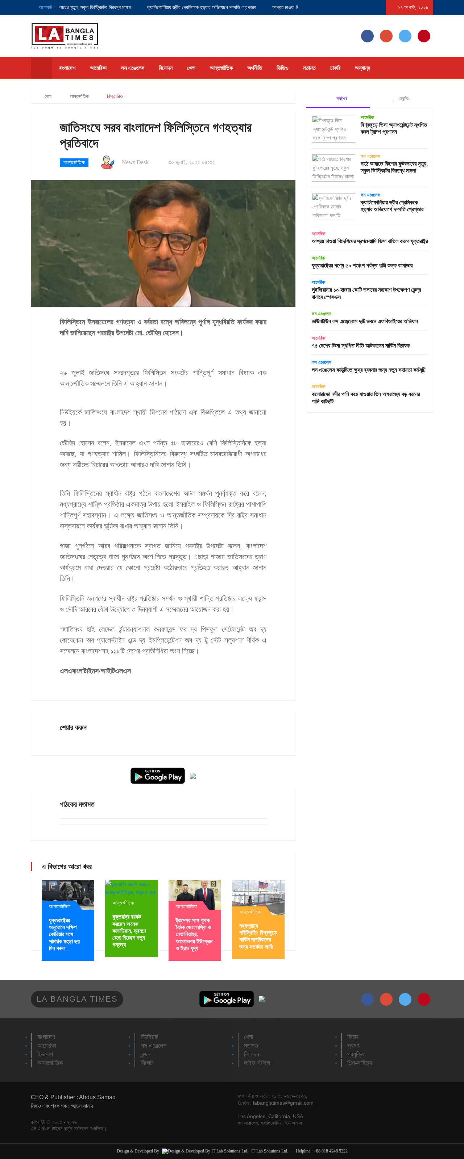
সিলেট (147, 1063)
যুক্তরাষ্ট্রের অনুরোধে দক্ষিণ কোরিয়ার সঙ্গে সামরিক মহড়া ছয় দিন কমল (64, 934)
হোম (47, 96)
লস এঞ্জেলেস (132, 68)
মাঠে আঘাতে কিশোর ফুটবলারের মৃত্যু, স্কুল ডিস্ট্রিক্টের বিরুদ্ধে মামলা (60, 7)
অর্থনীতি (254, 68)
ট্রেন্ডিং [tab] (403, 98)
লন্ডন (145, 1054)
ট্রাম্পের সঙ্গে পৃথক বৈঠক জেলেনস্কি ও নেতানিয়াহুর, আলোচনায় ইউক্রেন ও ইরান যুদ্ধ (194, 934)
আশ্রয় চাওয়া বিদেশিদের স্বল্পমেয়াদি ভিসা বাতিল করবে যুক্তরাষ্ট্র (370, 241)
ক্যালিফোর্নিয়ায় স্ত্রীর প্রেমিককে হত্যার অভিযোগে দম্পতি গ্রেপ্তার (188, 7)
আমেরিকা (98, 68)
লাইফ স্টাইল (257, 1063)
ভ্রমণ (353, 1045)
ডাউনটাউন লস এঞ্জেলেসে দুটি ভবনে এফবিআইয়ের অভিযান (365, 321)
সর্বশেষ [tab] (341, 98)
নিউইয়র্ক (149, 1036)
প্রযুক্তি (355, 1054)
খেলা (191, 68)
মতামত (309, 68)
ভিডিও (283, 68)
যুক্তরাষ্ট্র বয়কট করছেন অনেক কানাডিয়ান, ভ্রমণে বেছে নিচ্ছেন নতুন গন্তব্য (129, 931)
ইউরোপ (45, 1054)
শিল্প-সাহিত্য (359, 1063)
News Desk (135, 162)
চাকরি (335, 68)
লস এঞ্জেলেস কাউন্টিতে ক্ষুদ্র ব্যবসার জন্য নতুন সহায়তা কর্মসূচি (369, 370)
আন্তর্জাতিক (221, 68)
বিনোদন (166, 68)
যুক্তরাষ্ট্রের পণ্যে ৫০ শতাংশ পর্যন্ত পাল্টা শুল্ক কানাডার (362, 265)
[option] (180, 7)
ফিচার (353, 1036)
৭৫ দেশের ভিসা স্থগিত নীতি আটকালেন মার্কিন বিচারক (361, 345)
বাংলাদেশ (67, 68)
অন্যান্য (362, 68)
